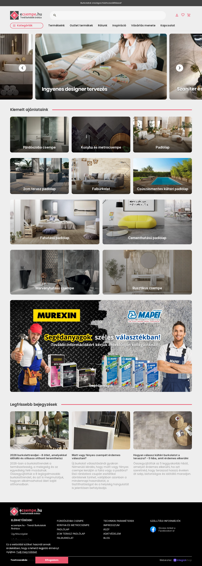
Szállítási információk (165, 520)
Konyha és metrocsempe (73, 525)
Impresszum (111, 525)
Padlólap (63, 529)
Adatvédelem (112, 533)
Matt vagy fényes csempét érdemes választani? (96, 456)
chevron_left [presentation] (22, 68)
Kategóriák (25, 25)
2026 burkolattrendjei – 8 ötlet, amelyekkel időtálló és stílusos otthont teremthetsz (38, 456)
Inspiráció (119, 25)
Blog (106, 537)
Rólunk (102, 25)
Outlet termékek (81, 25)
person (177, 15)
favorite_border (183, 15)
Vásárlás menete (143, 25)
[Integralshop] (182, 560)
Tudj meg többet (26, 552)
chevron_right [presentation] (179, 68)
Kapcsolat (167, 25)
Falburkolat (65, 537)
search (54, 15)
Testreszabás (19, 560)
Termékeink (56, 25)
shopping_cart (189, 15)
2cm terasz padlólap (71, 533)
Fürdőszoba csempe (70, 520)
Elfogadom (51, 560)
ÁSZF (106, 529)
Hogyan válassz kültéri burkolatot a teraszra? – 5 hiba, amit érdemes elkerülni (160, 456)
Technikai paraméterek (118, 520)
